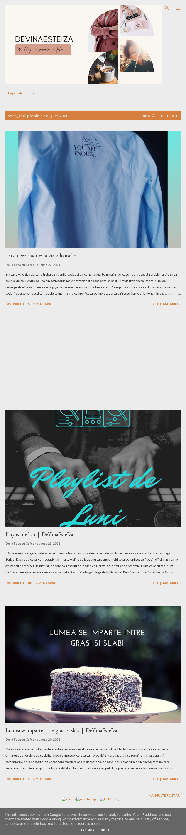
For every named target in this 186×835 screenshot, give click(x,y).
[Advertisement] (93, 359)
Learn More (86, 830)
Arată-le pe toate (160, 115)
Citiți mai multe (167, 304)
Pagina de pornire (21, 93)
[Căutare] (167, 8)
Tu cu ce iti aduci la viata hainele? (41, 255)
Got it (106, 830)
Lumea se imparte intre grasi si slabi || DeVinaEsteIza (61, 730)
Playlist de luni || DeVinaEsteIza (39, 534)
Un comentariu (41, 583)
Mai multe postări (164, 795)
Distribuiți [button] (14, 304)
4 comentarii (39, 779)
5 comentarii (39, 304)
